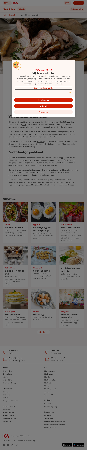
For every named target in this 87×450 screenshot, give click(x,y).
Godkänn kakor (43, 100)
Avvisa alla (44, 106)
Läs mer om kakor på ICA (43, 88)
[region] (43, 88)
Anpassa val (43, 112)
